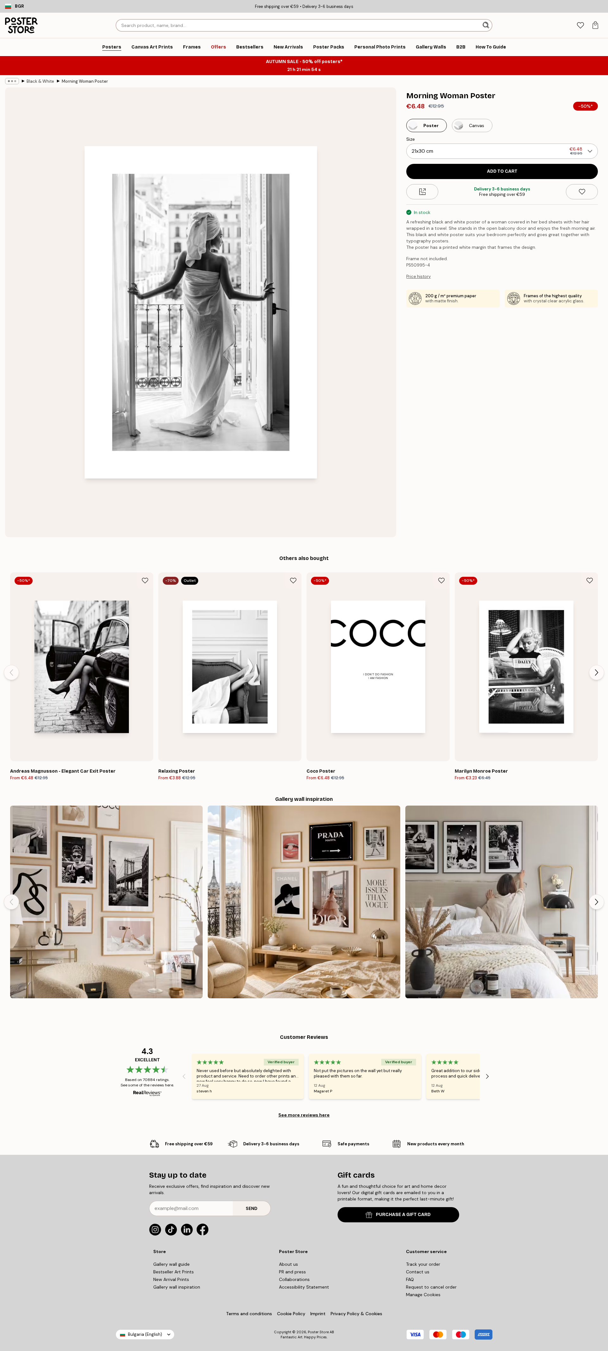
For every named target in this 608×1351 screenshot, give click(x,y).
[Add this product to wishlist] (582, 191)
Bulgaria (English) (145, 1334)
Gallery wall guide (171, 1264)
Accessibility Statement (304, 1287)
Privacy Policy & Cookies (356, 1313)
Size (410, 139)
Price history (418, 276)
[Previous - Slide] (11, 672)
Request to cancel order (431, 1287)
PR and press (292, 1272)
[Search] (486, 25)
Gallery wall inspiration (176, 1287)
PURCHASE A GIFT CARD (403, 1214)
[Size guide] (422, 191)
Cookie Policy (291, 1313)
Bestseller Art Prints (173, 1272)
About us (288, 1264)
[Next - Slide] (596, 672)
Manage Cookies (423, 1294)
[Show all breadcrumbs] (12, 81)
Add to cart (502, 171)
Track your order (423, 1264)
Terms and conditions (249, 1313)
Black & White (40, 81)
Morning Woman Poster (85, 81)
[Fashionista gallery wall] (106, 902)
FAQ (410, 1279)
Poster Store (318, 1332)
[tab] (580, 25)
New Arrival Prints (171, 1279)
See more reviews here (304, 1115)
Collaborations (294, 1279)
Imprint (318, 1313)
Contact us (417, 1272)
